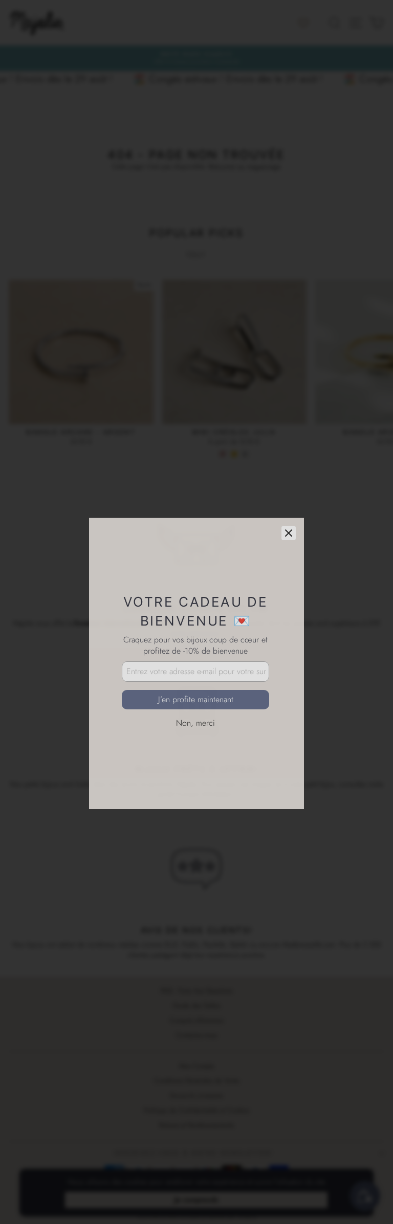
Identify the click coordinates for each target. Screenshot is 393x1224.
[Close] (288, 482)
